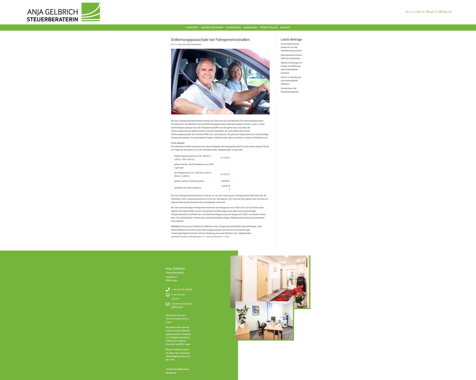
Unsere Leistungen (212, 28)
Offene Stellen (269, 28)
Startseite (192, 28)
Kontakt (285, 28)
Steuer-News (233, 28)
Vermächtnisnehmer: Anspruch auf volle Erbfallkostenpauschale (291, 47)
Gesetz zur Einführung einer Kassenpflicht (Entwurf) (291, 80)
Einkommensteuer (194, 44)
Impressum (171, 373)
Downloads (250, 28)
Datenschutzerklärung (177, 369)
